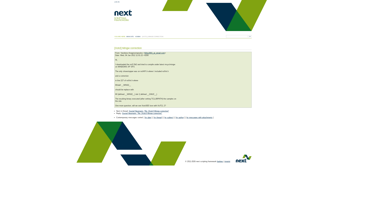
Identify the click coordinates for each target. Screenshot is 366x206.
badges (220, 161)
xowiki (138, 36)
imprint (227, 161)
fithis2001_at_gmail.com (155, 53)
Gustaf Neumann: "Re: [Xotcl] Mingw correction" (149, 111)
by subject (169, 117)
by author (180, 117)
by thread (158, 117)
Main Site (130, 36)
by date (148, 117)
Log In (116, 2)
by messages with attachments (199, 117)
